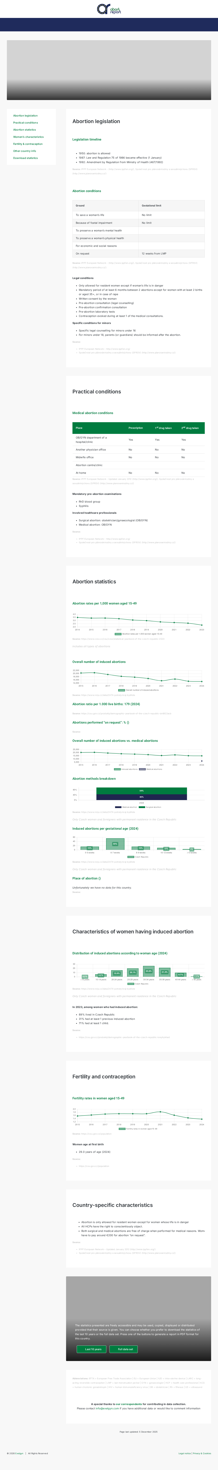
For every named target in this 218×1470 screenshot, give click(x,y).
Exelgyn (19, 1453)
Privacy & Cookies (202, 1453)
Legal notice (185, 1453)
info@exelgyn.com (107, 1408)
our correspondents (129, 1404)
